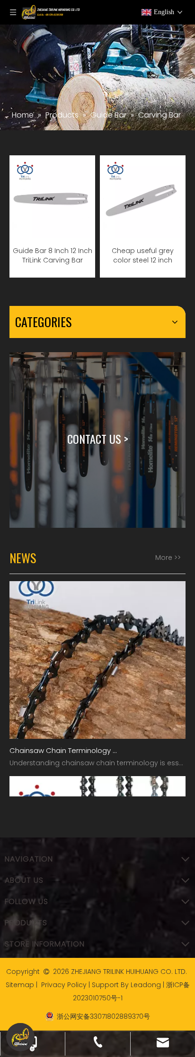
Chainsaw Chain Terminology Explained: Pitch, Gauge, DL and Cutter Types (62, 745)
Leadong (146, 984)
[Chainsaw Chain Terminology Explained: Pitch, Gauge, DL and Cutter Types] (97, 731)
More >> (168, 557)
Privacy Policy (64, 984)
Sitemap (20, 984)
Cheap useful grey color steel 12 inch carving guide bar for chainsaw (142, 255)
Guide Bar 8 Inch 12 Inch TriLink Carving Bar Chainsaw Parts (52, 255)
